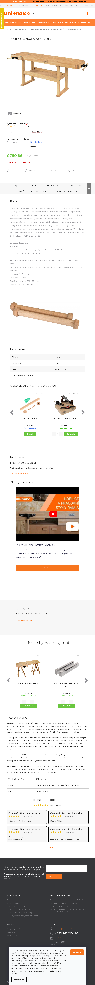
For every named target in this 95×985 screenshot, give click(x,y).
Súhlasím (76, 952)
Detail (29, 434)
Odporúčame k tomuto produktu (31, 191)
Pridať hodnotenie (19, 473)
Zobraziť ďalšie (46, 847)
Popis (15, 186)
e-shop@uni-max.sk (63, 929)
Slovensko (10, 932)
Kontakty (67, 6)
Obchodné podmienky (15, 900)
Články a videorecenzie (67, 191)
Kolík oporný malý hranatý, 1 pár (66, 684)
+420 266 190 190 (9, 6)
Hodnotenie (52, 186)
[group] (27, 683)
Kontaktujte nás (24, 620)
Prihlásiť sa (53, 877)
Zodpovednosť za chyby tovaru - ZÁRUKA (66, 900)
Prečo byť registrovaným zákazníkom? (21, 916)
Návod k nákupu (12, 903)
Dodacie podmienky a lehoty (17, 909)
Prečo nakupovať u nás (15, 906)
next (82, 412)
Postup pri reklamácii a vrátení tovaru (64, 903)
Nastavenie (18, 979)
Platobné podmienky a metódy (18, 913)
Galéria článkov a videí (52, 6)
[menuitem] (12, 22)
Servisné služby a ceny (58, 906)
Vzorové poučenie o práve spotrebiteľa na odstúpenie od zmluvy (66, 910)
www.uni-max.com (13, 935)
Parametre (32, 186)
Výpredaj (38, 6)
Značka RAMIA (73, 186)
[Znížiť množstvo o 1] (53, 434)
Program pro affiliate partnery (18, 929)
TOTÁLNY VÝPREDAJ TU (18, 2)
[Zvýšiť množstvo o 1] (60, 434)
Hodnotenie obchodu (46, 800)
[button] (27, 706)
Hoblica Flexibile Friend (27, 683)
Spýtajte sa (59, 938)
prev (11, 412)
